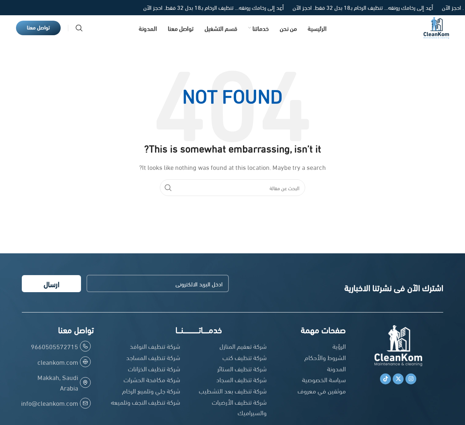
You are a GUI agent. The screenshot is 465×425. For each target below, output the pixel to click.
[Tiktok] (385, 378)
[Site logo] (436, 26)
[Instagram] (410, 378)
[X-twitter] (398, 378)
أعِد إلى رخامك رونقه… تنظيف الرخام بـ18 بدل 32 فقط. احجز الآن (354, 7)
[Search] (79, 28)
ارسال (52, 283)
